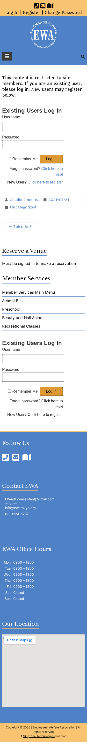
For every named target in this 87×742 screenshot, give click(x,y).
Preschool (11, 309)
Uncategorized (23, 207)
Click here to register (45, 182)
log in (12, 12)
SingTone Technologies (39, 736)
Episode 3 (20, 226)
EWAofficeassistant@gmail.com (29, 499)
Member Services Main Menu (28, 292)
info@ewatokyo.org (20, 508)
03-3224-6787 (17, 514)
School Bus (12, 300)
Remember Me (25, 159)
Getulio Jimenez (24, 200)
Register (31, 12)
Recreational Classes (21, 326)
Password (10, 137)
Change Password (63, 12)
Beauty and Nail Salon (22, 317)
